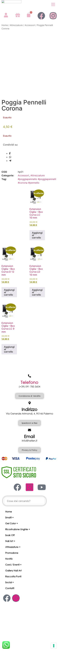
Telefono (29, 382)
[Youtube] (41, 487)
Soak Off (10, 535)
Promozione (11, 552)
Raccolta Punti (13, 576)
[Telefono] (29, 375)
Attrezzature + (12, 546)
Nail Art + (10, 540)
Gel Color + (11, 523)
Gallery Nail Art (13, 570)
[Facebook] (41, 15)
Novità (8, 558)
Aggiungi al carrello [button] (37, 235)
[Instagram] (53, 15)
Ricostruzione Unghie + (17, 529)
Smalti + (9, 517)
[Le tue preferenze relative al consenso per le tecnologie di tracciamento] (54, 646)
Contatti (9, 588)
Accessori (30, 25)
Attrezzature (16, 25)
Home (5, 25)
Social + (9, 582)
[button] (29, 517)
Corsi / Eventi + (13, 564)
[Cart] (28, 14)
